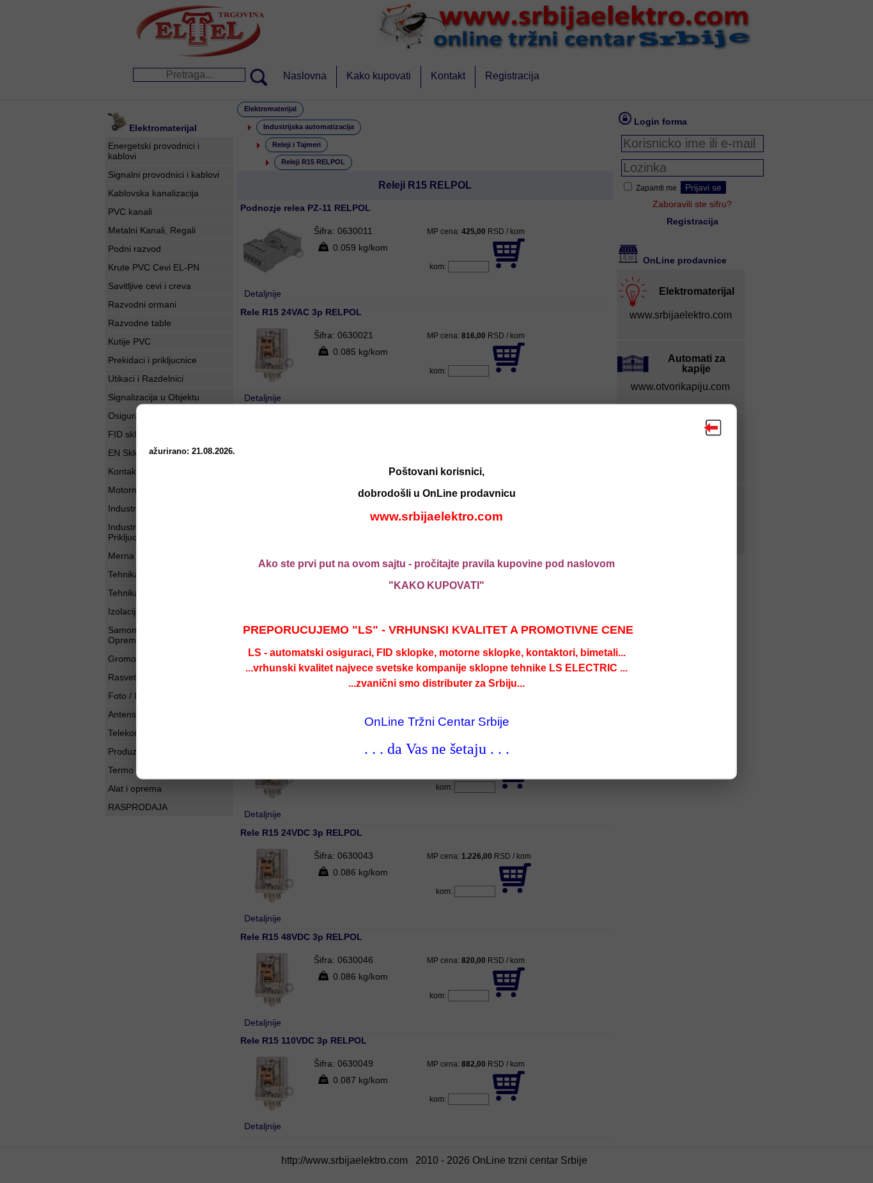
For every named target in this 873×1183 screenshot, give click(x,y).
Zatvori (713, 428)
